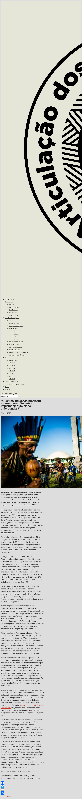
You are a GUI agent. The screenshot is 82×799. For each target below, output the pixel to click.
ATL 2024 (12, 368)
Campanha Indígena (16, 326)
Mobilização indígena (12, 318)
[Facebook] (22, 783)
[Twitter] (22, 786)
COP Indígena (13, 328)
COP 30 (16, 331)
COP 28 (16, 334)
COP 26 (16, 339)
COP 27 (16, 336)
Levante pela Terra (15, 347)
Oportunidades (14, 315)
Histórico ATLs (13, 360)
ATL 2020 (12, 379)
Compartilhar (6, 796)
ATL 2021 (12, 376)
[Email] (22, 789)
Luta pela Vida (14, 344)
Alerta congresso (14, 323)
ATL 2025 (12, 366)
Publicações (13, 312)
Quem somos (9, 299)
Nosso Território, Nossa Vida (18, 352)
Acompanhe (9, 302)
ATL (10, 320)
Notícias (12, 305)
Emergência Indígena (16, 342)
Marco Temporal (14, 350)
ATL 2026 (12, 363)
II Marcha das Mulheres (17, 355)
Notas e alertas (14, 307)
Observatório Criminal (16, 384)
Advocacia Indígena (11, 381)
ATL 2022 (12, 374)
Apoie (7, 387)
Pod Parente (13, 310)
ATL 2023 (12, 371)
